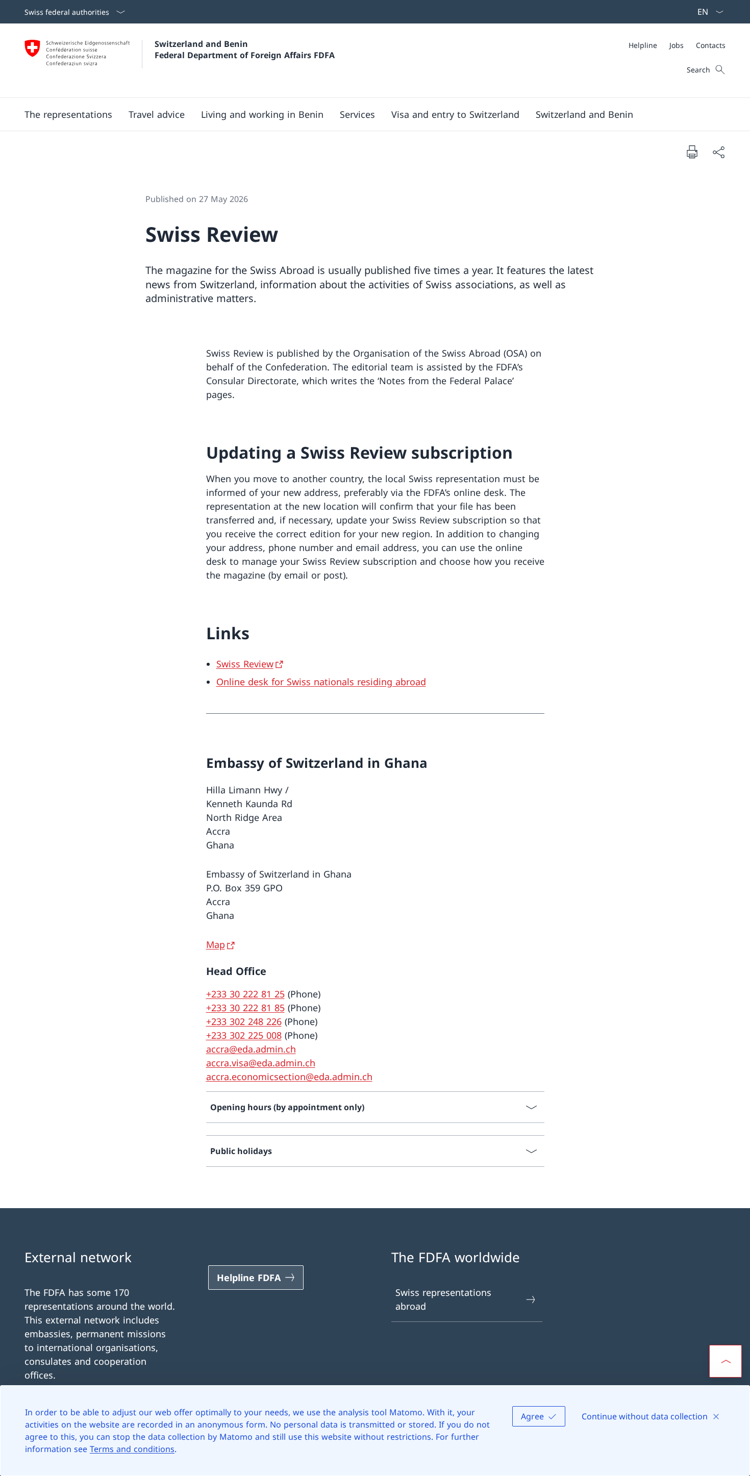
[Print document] (692, 151)
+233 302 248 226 (244, 1021)
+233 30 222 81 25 (245, 994)
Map (215, 944)
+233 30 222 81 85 (245, 1008)
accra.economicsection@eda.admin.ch (289, 1076)
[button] (68, 114)
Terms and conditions (132, 1449)
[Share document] (718, 151)
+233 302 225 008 (244, 1035)
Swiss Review (244, 664)
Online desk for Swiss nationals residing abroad (321, 682)
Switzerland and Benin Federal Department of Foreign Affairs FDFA (245, 49)
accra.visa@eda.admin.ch (260, 1063)
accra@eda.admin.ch (251, 1049)
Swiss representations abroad (443, 1299)
